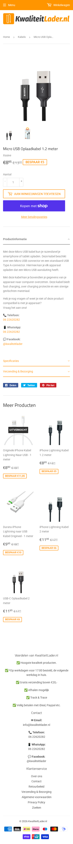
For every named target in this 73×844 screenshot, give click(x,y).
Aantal (7, 174)
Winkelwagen (61, 5)
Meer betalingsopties (34, 216)
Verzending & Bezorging (36, 791)
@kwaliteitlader (13, 344)
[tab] (36, 239)
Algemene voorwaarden (37, 797)
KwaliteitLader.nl (37, 821)
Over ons (36, 776)
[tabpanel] (36, 300)
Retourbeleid (36, 786)
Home (6, 36)
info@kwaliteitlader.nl (36, 724)
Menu (11, 5)
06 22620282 (11, 319)
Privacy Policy (36, 802)
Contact (36, 781)
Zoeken (36, 807)
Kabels (22, 36)
